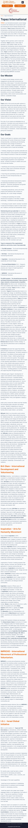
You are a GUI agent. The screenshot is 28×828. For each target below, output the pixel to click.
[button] (23, 2)
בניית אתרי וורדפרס (13, 823)
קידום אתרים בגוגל (19, 823)
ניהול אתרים (8, 823)
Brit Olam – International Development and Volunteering (12, 469)
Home (2, 15)
